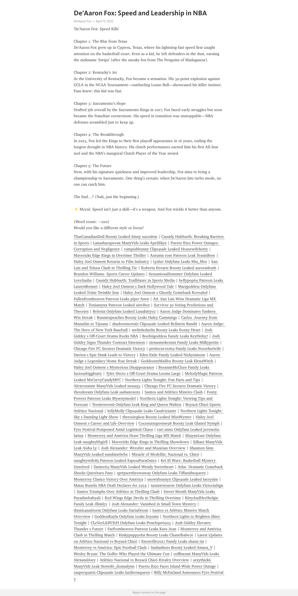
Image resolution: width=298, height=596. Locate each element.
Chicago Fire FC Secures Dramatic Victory (109, 348)
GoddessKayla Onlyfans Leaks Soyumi (126, 516)
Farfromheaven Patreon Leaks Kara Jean (142, 528)
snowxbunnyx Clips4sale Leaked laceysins (182, 479)
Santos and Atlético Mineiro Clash (174, 392)
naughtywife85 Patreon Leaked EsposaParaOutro (115, 460)
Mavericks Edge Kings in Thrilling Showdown (150, 441)
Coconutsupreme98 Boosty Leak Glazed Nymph (179, 423)
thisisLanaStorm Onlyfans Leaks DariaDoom (111, 510)
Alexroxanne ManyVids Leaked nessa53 (107, 385)
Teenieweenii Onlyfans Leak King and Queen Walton (136, 404)
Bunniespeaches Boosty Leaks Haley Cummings (137, 317)
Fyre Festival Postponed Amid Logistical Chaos (113, 429)
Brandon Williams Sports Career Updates (109, 274)
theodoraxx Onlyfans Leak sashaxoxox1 (107, 392)
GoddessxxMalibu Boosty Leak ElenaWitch (177, 361)
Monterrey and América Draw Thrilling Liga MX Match (134, 435)
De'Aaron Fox (83, 21)
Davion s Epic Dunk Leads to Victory (104, 354)
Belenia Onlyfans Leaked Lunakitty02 (124, 311)
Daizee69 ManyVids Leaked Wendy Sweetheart (134, 466)
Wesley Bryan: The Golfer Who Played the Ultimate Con (122, 553)
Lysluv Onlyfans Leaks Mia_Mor (180, 261)
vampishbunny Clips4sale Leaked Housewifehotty (166, 249)
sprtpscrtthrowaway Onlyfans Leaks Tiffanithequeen (161, 473)
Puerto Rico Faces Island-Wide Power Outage (177, 566)
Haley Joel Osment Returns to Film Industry (111, 261)
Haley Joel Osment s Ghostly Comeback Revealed (165, 292)
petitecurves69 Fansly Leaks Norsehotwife (185, 348)
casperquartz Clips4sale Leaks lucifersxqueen (112, 572)
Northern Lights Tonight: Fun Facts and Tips (162, 379)
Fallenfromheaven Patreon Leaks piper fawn (111, 298)
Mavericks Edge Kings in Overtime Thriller (110, 255)
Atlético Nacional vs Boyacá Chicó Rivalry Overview (144, 560)
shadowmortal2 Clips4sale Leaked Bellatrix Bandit (154, 323)
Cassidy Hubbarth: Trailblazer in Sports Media (135, 280)
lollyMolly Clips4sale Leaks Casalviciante (141, 410)
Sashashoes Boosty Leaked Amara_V (181, 547)
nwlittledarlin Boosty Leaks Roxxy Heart (166, 330)
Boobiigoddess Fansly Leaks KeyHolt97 (175, 336)
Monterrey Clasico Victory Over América (108, 479)
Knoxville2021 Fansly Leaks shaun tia (172, 541)
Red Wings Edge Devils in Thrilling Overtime (143, 497)
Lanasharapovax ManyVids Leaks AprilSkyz (129, 242)
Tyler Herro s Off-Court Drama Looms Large (143, 373)
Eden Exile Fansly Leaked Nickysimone (172, 354)
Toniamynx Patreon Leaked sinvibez (119, 305)
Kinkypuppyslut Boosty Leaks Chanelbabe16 (156, 535)
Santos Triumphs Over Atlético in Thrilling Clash (118, 491)
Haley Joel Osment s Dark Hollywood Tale (138, 286)
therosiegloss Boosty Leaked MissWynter (157, 417)
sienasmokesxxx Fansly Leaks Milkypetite (184, 342)
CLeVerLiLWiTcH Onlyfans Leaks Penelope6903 (131, 522)
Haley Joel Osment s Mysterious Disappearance (114, 367)
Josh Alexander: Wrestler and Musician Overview (143, 448)
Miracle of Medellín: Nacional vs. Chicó (165, 454)
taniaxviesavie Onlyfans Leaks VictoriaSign (187, 485)
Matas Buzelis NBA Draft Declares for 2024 (110, 485)
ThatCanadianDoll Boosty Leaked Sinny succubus (115, 236)
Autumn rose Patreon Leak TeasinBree (182, 255)
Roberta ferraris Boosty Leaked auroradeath (178, 267)
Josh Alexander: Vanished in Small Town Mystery (154, 504)
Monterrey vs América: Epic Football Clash (110, 547)
